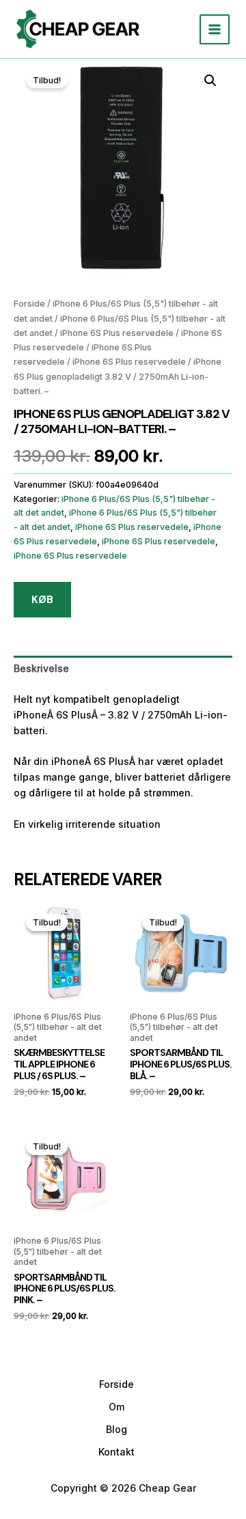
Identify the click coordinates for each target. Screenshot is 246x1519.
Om (116, 1406)
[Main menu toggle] (215, 29)
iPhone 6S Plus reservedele (117, 333)
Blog (116, 1429)
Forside (29, 303)
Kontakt (116, 1452)
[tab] (123, 668)
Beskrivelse (41, 668)
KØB (42, 600)
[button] (210, 80)
